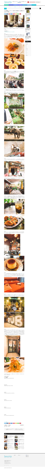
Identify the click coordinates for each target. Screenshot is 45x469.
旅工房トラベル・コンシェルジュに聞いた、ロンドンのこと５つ (11, 444)
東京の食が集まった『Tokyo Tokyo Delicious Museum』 (27, 22)
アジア (6, 12)
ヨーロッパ (26, 52)
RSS (8, 465)
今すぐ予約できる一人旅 (11, 12)
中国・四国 (26, 48)
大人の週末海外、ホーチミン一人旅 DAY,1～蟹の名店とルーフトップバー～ (10, 429)
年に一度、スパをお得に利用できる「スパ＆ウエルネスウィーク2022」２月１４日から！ (28, 14)
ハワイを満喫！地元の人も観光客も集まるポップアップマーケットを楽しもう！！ (28, 29)
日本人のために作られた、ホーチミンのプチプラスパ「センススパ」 (11, 447)
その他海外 (26, 55)
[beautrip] (8, 2)
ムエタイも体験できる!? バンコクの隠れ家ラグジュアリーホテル (21, 440)
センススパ (21, 273)
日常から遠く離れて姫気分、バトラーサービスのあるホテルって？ (21, 436)
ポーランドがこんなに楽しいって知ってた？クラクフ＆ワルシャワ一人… (11, 440)
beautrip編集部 (16, 12)
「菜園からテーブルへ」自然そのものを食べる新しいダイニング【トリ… (21, 444)
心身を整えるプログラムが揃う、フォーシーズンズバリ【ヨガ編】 (21, 447)
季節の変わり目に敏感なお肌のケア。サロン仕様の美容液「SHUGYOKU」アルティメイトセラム (28, 37)
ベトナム (8, 12)
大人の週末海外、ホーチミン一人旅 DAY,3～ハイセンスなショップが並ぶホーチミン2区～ (19, 430)
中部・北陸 (26, 44)
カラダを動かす (23, 448)
